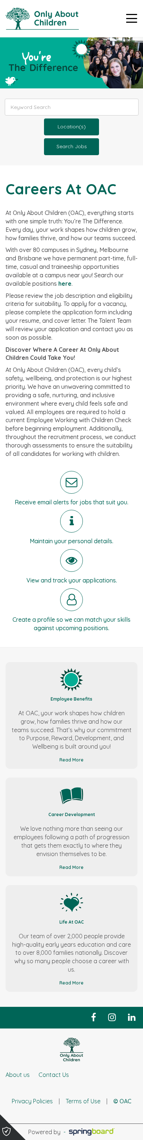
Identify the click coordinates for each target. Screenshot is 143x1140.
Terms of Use (83, 1101)
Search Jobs (71, 146)
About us (18, 1074)
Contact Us (53, 1074)
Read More (71, 760)
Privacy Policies (32, 1101)
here (65, 283)
